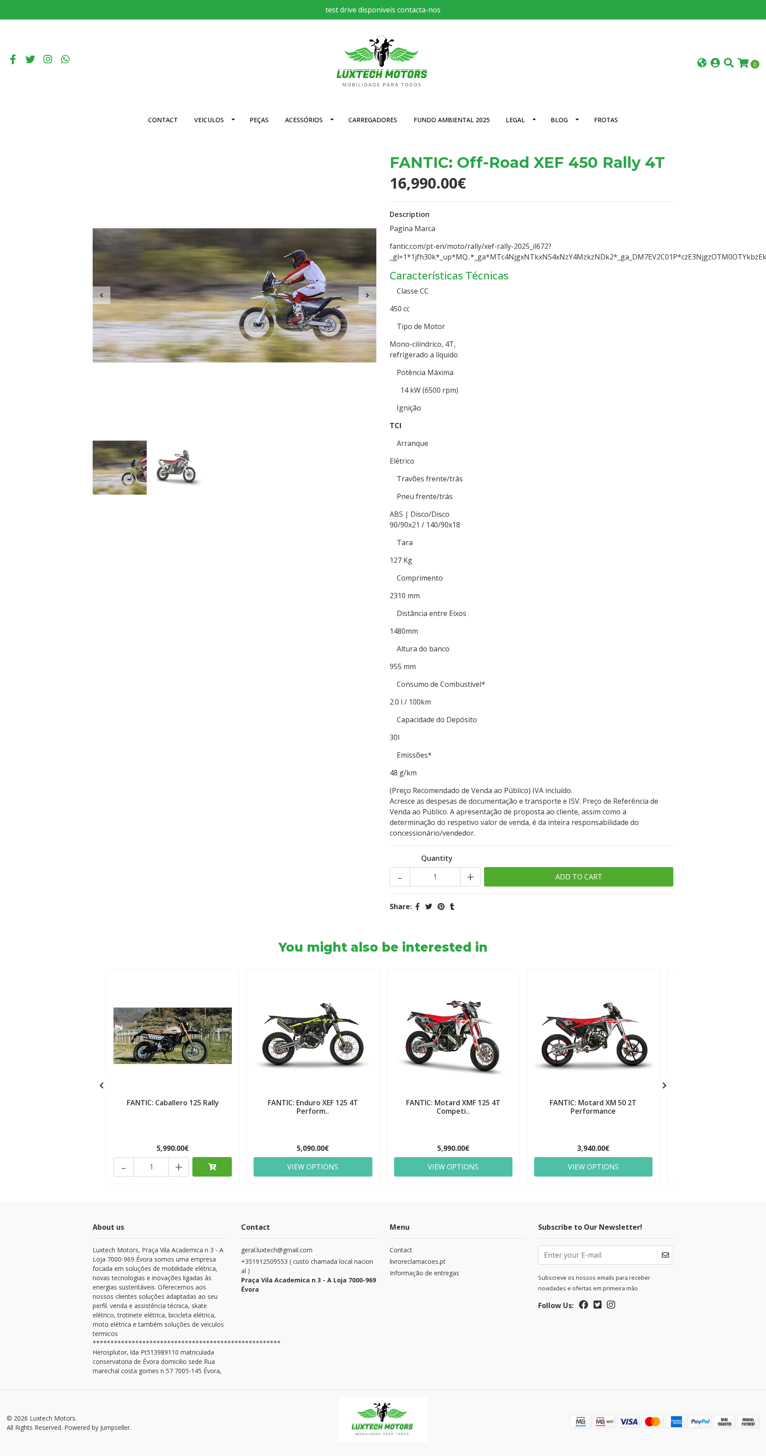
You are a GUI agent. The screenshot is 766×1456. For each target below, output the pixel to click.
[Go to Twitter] (30, 60)
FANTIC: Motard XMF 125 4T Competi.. (453, 1107)
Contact (163, 120)
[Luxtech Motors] (383, 62)
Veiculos (209, 120)
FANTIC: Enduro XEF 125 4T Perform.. (313, 1107)
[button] (702, 63)
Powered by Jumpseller (97, 1427)
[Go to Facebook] (13, 60)
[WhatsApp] (65, 60)
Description (410, 214)
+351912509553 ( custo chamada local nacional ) (308, 1275)
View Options (312, 1167)
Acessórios (304, 120)
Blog (559, 120)
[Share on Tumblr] (452, 906)
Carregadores (372, 120)
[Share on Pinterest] (441, 906)
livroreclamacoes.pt (418, 1261)
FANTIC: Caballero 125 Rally (173, 1102)
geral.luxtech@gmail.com (277, 1250)
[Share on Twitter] (428, 906)
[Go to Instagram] (48, 60)
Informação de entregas (424, 1273)
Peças (259, 120)
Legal (515, 120)
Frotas (606, 120)
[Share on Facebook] (417, 906)
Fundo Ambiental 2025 (452, 120)
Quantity (437, 858)
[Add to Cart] (212, 1167)
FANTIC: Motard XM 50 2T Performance (593, 1107)
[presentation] (101, 295)
